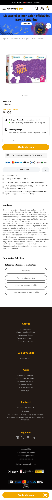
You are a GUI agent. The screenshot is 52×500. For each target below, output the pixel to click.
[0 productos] (47, 9)
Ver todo (41, 39)
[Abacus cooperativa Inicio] (15, 9)
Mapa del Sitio (26, 449)
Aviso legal (25, 390)
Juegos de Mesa (16, 39)
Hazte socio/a (25, 358)
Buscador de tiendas (25, 335)
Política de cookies (25, 384)
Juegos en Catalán (30, 39)
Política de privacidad (25, 381)
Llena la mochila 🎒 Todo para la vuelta (26, 3)
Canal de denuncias (25, 387)
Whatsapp (25, 411)
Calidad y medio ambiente (25, 332)
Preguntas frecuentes (25, 375)
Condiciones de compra (25, 378)
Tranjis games (7, 104)
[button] (42, 9)
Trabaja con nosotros (25, 338)
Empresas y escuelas (25, 341)
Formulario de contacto (25, 407)
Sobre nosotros (25, 329)
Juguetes (6, 39)
